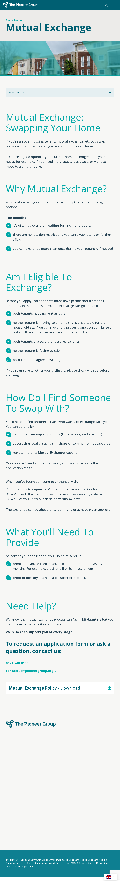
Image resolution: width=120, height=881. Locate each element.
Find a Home (14, 20)
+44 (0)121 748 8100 (72, 770)
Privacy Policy (13, 835)
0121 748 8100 (17, 663)
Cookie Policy (33, 835)
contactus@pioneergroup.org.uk (32, 670)
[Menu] (115, 5)
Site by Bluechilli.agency (19, 847)
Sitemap (50, 835)
